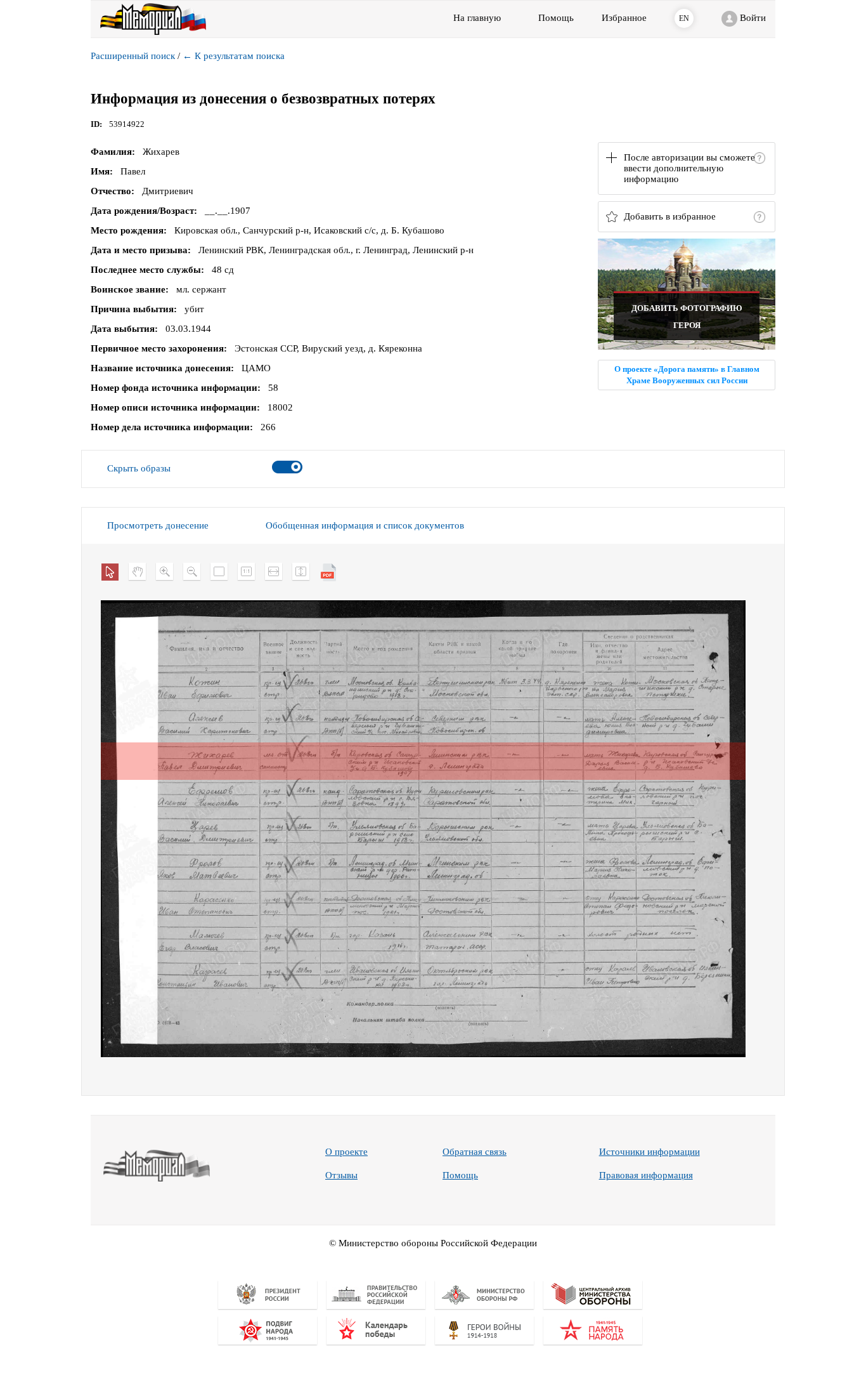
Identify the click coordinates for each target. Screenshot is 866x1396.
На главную (477, 18)
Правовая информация (646, 1175)
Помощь (460, 1175)
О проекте (346, 1152)
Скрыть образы (139, 468)
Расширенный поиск (133, 56)
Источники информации (649, 1152)
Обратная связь (475, 1152)
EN (684, 18)
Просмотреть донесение (158, 525)
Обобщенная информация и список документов (365, 525)
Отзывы (341, 1175)
